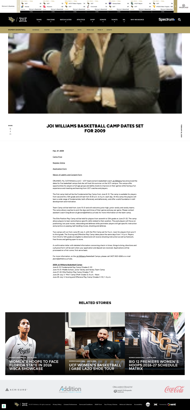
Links (31, 11)
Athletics (81, 20)
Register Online (59, 163)
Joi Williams (117, 181)
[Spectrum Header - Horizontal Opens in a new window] (167, 19)
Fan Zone (51, 20)
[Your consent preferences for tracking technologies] (4, 406)
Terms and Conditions (86, 404)
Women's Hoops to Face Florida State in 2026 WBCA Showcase (33, 365)
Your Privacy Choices (110, 404)
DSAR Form (98, 404)
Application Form (60, 169)
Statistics (68, 30)
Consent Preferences (70, 404)
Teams (39, 20)
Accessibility (138, 404)
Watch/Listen (65, 20)
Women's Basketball (17, 357)
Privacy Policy (57, 404)
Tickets (114, 20)
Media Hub (91, 30)
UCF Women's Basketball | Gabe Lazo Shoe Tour (95, 367)
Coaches (58, 30)
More (99, 30)
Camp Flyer (57, 157)
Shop (92, 20)
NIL (124, 20)
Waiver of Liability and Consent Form (67, 175)
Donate (103, 20)
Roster (46, 30)
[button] (175, 6)
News (80, 30)
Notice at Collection (126, 404)
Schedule (35, 30)
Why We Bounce (137, 20)
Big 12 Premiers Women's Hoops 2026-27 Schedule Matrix (154, 365)
